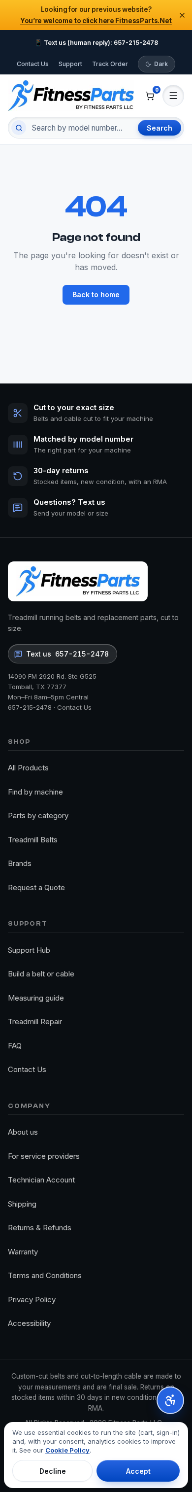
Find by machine (35, 792)
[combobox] (80, 127)
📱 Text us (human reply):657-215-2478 (96, 42)
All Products (28, 767)
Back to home (96, 294)
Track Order (110, 64)
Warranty (23, 1251)
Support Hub (29, 950)
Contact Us (33, 64)
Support (70, 64)
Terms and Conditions (45, 1275)
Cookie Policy (67, 1450)
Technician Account (41, 1179)
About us (23, 1132)
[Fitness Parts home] (71, 95)
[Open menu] (173, 95)
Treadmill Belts (33, 839)
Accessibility (29, 1323)
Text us (67, 654)
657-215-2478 (30, 707)
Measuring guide (36, 998)
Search (159, 128)
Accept (138, 1471)
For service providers (44, 1156)
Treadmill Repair (35, 1021)
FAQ (15, 1045)
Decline (52, 1471)
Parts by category (38, 815)
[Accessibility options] (170, 1400)
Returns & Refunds (39, 1227)
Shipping (22, 1204)
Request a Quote (36, 887)
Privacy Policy (32, 1299)
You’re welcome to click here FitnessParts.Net (96, 21)
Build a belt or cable (41, 973)
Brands (20, 863)
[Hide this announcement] (182, 15)
